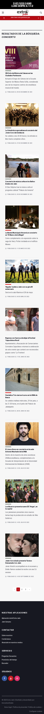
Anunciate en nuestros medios (12, 642)
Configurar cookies (35, 711)
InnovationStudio (7, 703)
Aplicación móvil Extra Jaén (11, 618)
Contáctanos (6, 639)
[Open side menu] (3, 12)
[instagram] (17, 678)
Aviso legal (8, 707)
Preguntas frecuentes (9, 656)
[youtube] (10, 678)
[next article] (38, 18)
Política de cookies (34, 707)
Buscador (5, 663)
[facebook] (4, 678)
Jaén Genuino (6, 622)
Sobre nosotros (7, 635)
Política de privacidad (20, 707)
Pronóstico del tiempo (9, 660)
